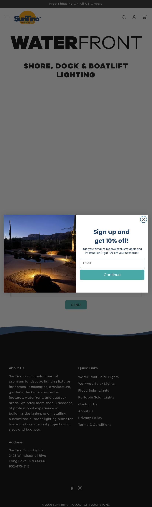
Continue (112, 274)
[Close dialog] (143, 219)
